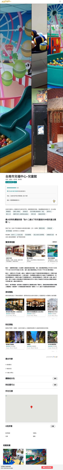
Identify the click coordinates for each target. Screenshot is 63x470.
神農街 (28, 344)
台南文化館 (9, 258)
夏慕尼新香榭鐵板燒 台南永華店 (35, 312)
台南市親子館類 (14, 191)
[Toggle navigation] (59, 1)
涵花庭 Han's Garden (54, 312)
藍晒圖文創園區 (10, 344)
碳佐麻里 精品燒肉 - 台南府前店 (14, 312)
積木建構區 (30, 258)
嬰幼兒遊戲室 (51, 258)
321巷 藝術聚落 (52, 344)
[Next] (22, 251)
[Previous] (7, 251)
